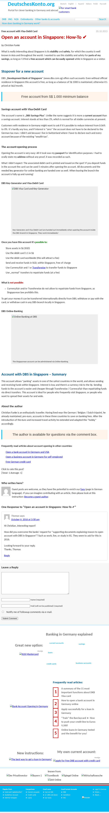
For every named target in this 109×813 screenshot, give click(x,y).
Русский (103, 4)
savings (82, 644)
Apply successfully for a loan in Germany (77, 711)
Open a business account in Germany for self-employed (34, 457)
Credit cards (32, 795)
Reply (7, 556)
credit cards (51, 664)
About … (97, 795)
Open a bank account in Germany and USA (27, 452)
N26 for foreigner (11, 798)
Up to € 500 (49, 792)
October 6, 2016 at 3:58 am (25, 520)
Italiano (88, 4)
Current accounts (33, 792)
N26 (16, 19)
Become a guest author (36, 497)
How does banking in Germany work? (21, 23)
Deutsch (63, 4)
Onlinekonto (26, 19)
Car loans (48, 798)
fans (82, 489)
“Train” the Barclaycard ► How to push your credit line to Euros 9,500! (78, 722)
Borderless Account (11, 795)
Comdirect (66, 795)
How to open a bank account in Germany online (78, 702)
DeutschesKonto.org (31, 4)
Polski (95, 4)
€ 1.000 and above (51, 795)
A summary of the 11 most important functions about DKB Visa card (78, 692)
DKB (4, 19)
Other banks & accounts (47, 19)
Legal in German (100, 789)
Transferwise (39, 268)
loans (50, 653)
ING (10, 19)
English (71, 4)
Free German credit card (18, 462)
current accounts (56, 643)
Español (81, 4)
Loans (30, 798)
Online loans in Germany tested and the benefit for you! (78, 732)
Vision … (98, 792)
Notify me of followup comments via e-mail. (29, 612)
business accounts (83, 663)
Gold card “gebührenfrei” (13, 792)
